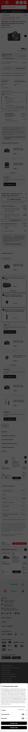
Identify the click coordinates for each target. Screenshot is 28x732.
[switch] (22, 714)
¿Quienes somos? (13, 706)
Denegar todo (14, 727)
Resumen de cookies (21, 706)
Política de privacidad (5, 706)
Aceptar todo (14, 723)
